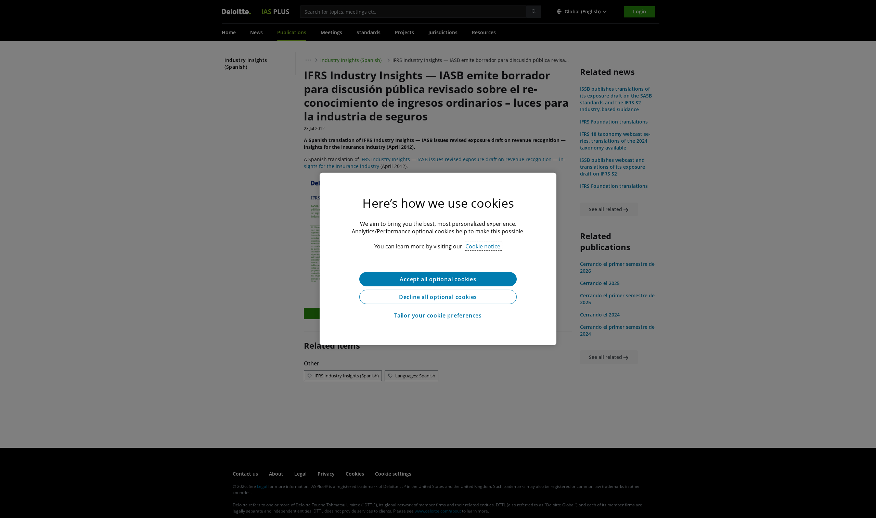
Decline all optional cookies (438, 297)
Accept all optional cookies (438, 279)
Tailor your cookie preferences (438, 315)
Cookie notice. (483, 246)
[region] (438, 259)
